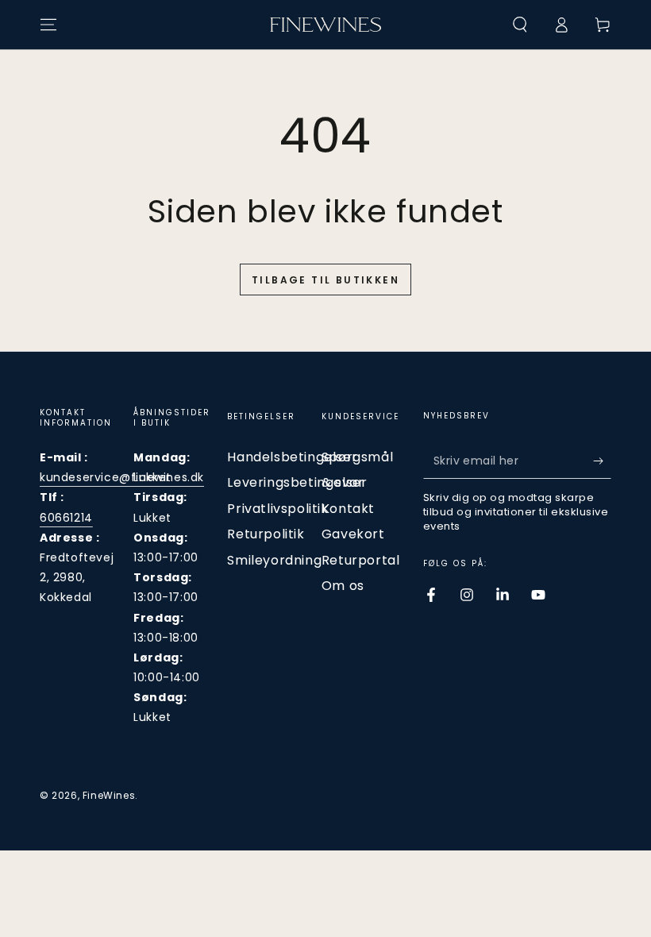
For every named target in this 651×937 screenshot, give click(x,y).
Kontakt (348, 508)
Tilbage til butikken (325, 280)
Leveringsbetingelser (297, 482)
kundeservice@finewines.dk (122, 477)
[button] (520, 24)
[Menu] (48, 24)
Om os (343, 585)
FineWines (109, 795)
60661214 (66, 518)
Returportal (361, 560)
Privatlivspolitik (277, 508)
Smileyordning (274, 560)
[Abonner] (602, 460)
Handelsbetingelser (292, 457)
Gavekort (353, 534)
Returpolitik (265, 534)
